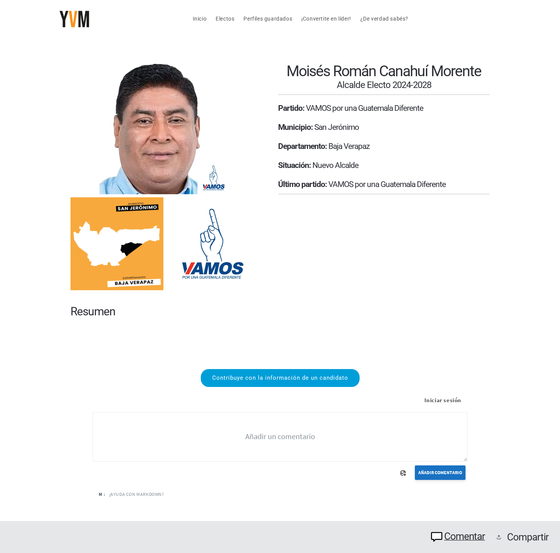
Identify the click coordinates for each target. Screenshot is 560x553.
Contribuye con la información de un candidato (280, 377)
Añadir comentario (440, 472)
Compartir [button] (528, 537)
